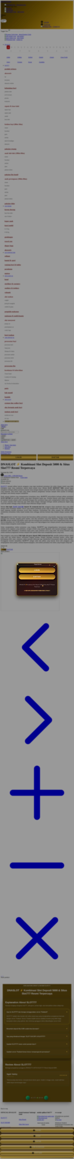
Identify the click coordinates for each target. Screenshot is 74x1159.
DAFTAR (37, 577)
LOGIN (37, 570)
